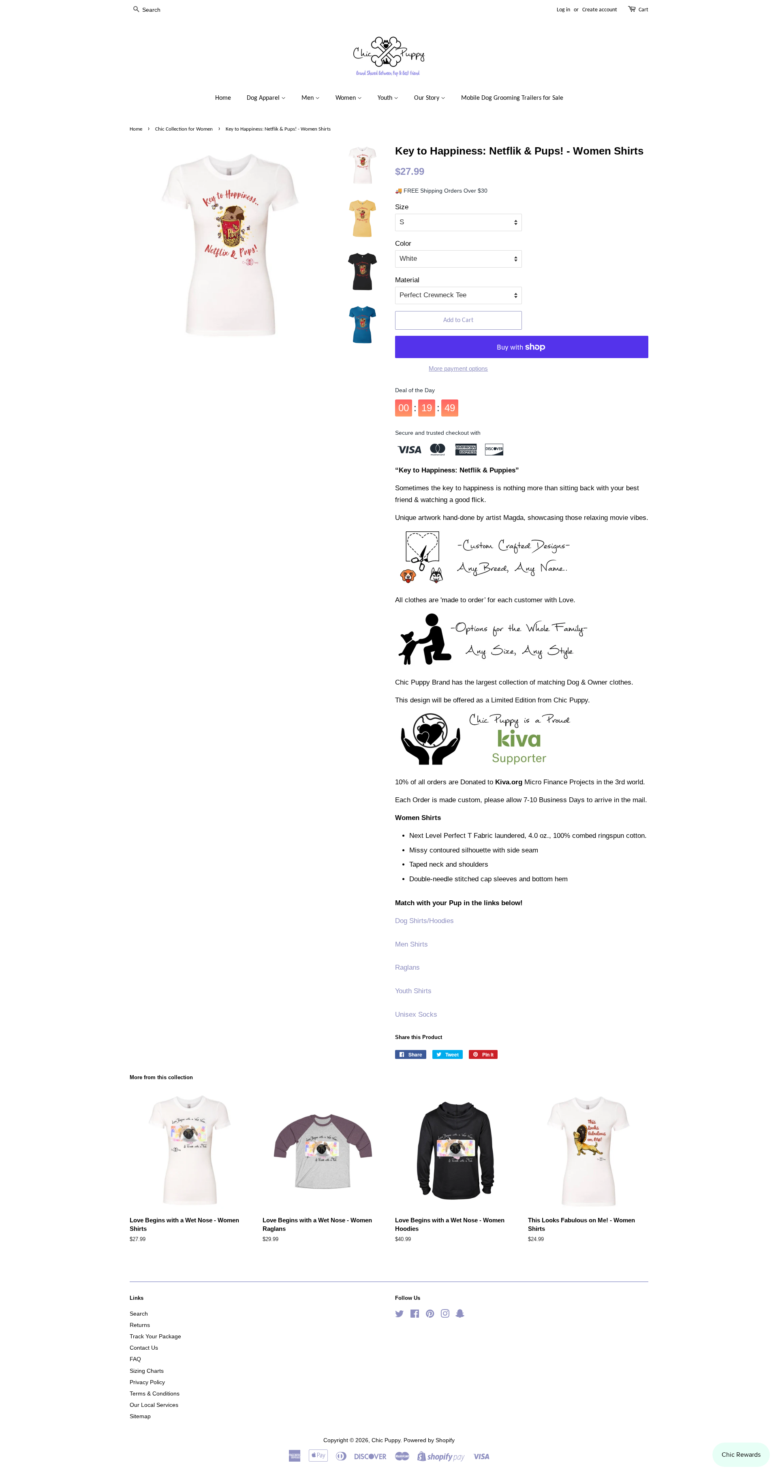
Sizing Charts (147, 1371)
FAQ (135, 1359)
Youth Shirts (413, 991)
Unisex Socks (416, 1014)
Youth (386, 98)
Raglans (407, 967)
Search (139, 1313)
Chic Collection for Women (184, 129)
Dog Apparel (264, 98)
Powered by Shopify (429, 1440)
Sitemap (140, 1416)
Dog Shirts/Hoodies (424, 921)
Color (403, 243)
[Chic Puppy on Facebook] (414, 1315)
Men (308, 98)
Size (401, 207)
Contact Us (144, 1347)
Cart (643, 10)
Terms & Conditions (155, 1393)
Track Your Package (155, 1336)
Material (407, 280)
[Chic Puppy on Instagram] (444, 1315)
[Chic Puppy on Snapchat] (459, 1315)
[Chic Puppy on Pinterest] (429, 1315)
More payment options (458, 368)
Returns (140, 1325)
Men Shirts (411, 944)
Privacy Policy (147, 1382)
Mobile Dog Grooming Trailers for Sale (512, 98)
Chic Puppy (386, 1440)
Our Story (427, 98)
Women (346, 98)
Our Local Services (154, 1405)
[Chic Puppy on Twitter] (399, 1315)
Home (223, 98)
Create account (599, 10)
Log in (563, 10)
